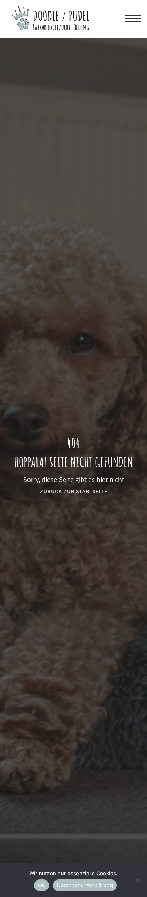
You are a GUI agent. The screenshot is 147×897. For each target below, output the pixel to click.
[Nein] (137, 880)
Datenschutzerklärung (85, 885)
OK (41, 885)
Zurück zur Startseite (73, 491)
